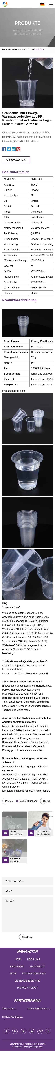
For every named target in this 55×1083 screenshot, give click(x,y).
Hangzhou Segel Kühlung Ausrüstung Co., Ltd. (12, 1017)
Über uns (33, 959)
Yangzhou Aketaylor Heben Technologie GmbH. (14, 1009)
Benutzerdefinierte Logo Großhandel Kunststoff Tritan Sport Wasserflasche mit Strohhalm (43, 833)
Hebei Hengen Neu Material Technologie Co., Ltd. (38, 1009)
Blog (12, 973)
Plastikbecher (25, 50)
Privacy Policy (27, 987)
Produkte (13, 50)
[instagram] (40, 1031)
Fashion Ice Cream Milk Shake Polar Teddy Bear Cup (17, 860)
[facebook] (6, 1031)
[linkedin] (15, 1031)
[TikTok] (48, 1031)
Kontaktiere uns (34, 973)
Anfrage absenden (16, 159)
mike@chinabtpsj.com (33, 1047)
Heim (4, 50)
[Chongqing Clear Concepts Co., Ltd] (5, 4)
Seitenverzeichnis (27, 980)
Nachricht (37, 966)
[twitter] (23, 1031)
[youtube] (31, 1031)
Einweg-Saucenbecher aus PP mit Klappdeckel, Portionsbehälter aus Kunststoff (17, 833)
